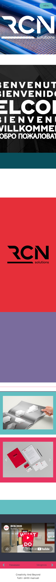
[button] (6, 413)
